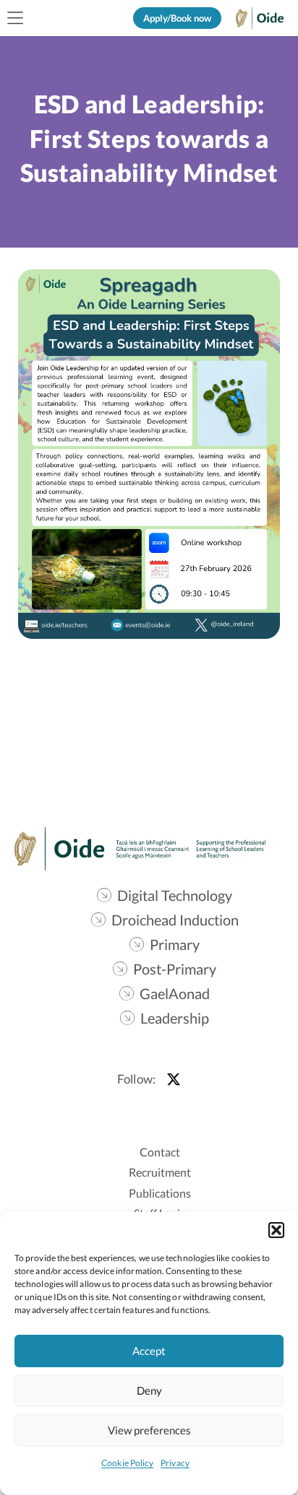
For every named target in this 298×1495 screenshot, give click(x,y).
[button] (276, 1230)
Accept (149, 1350)
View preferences (149, 1430)
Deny (149, 1390)
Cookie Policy (127, 1462)
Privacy (175, 1462)
